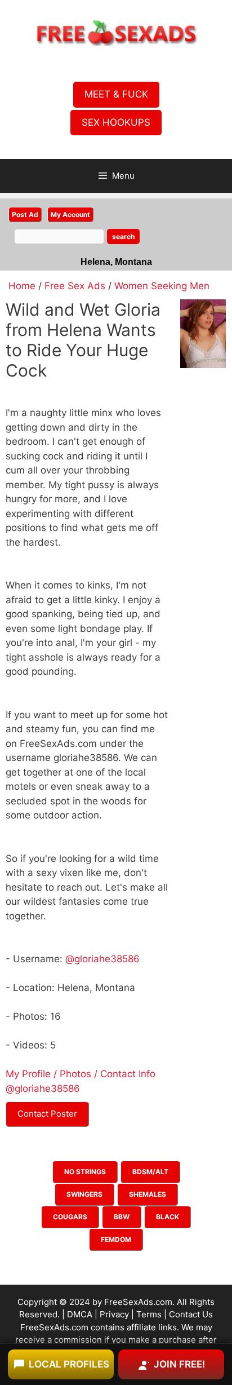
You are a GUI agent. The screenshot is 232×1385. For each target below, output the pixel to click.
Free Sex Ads (74, 285)
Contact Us (191, 1314)
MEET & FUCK (116, 94)
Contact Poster (47, 1113)
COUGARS (70, 1217)
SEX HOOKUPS (116, 122)
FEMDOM (116, 1239)
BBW (122, 1217)
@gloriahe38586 (102, 958)
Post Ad (25, 214)
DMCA (79, 1314)
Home (21, 285)
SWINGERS (84, 1194)
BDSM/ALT (150, 1171)
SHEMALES (147, 1194)
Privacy (114, 1314)
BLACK (167, 1217)
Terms (149, 1314)
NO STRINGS (85, 1171)
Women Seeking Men (161, 285)
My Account (70, 214)
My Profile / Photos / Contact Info (80, 1073)
